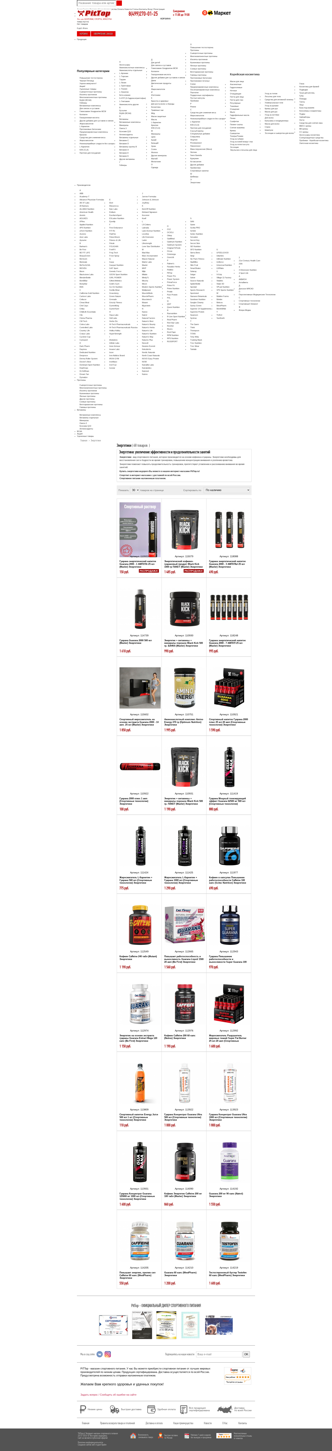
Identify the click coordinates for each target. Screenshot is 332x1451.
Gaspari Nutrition (116, 265)
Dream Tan (84, 374)
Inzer (111, 352)
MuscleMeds (147, 293)
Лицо (301, 105)
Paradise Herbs (173, 267)
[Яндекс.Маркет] (216, 16)
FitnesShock (114, 237)
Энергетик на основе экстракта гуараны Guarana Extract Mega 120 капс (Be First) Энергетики (138, 1038)
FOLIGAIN (113, 246)
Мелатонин (156, 162)
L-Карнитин (84, 126)
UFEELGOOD (222, 253)
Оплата (120, 9)
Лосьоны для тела (273, 96)
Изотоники (155, 95)
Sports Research (197, 290)
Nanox (144, 312)
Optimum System (174, 245)
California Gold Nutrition (89, 293)
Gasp (111, 262)
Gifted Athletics (115, 281)
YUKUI (219, 315)
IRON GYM (114, 359)
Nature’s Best (147, 321)
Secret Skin (195, 243)
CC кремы (303, 132)
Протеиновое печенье (200, 81)
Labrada (145, 228)
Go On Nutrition (115, 287)
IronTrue (113, 365)
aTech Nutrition (86, 231)
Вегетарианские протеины (201, 72)
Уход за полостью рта (239, 144)
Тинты (302, 102)
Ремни (193, 107)
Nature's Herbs (148, 327)
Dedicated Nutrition (87, 352)
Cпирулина (195, 137)
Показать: (123, 490)
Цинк (153, 137)
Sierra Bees (195, 253)
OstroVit (170, 257)
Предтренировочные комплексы (94, 132)
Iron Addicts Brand (117, 355)
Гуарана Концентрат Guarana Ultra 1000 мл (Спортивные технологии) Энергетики (228, 1117)
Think (192, 327)
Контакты (143, 9)
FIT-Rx (112, 231)
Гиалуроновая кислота (89, 118)
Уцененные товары (88, 89)
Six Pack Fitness (197, 259)
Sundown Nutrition (197, 299)
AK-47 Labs (84, 203)
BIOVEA (83, 268)
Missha (145, 281)
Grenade (113, 299)
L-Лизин (122, 83)
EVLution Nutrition (116, 218)
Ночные (233, 91)
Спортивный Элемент (248, 304)
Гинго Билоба (196, 155)
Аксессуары (124, 65)
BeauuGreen (85, 256)
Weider (219, 299)
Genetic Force (115, 271)
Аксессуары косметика (309, 135)
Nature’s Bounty (148, 324)
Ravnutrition (172, 313)
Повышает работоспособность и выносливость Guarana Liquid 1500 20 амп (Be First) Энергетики (184, 959)
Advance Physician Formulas (92, 200)
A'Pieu (82, 221)
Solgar (193, 274)
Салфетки (234, 121)
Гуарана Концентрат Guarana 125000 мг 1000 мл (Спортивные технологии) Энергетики (137, 1196)
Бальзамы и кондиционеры (276, 121)
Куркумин (194, 158)
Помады (303, 99)
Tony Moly (194, 337)
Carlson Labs (85, 296)
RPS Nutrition (172, 338)
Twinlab (193, 349)
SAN (192, 221)
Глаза (301, 84)
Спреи (267, 127)
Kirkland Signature (149, 212)
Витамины (123, 119)
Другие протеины (87, 399)
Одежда (154, 167)
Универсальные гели (274, 103)
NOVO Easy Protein (150, 359)
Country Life (85, 331)
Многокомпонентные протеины (93, 97)
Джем (153, 80)
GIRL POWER (115, 278)
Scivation (194, 237)
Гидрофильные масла (239, 115)
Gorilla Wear (114, 290)
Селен (154, 149)
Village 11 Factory (223, 278)
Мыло (232, 112)
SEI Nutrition (195, 246)
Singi (192, 256)
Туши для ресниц (306, 93)
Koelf (144, 218)
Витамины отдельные (128, 137)
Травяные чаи (157, 110)
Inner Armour (114, 346)
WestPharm (221, 306)
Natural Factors (148, 318)
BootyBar (83, 284)
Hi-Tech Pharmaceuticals (119, 324)
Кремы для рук (271, 109)
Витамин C (124, 140)
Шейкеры (194, 177)
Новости (128, 9)
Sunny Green (195, 306)
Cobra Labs (84, 324)
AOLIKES (83, 218)
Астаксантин (195, 162)
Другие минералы (159, 155)
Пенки (232, 118)
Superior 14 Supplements (200, 309)
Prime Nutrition (173, 288)
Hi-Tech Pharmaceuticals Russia (123, 327)
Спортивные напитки (199, 171)
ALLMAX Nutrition (87, 209)
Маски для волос (272, 124)
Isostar (112, 368)
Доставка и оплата (154, 1423)
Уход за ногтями (272, 115)
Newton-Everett (148, 346)
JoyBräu (145, 203)
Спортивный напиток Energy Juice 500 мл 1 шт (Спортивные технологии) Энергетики (138, 1117)
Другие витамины (127, 159)
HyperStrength (115, 334)
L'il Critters (146, 225)
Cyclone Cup (85, 337)
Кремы (233, 131)
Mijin (144, 271)
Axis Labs (84, 237)
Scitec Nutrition (196, 234)
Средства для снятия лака (310, 123)
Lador (144, 240)
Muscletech (147, 299)
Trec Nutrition (196, 343)
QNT (169, 304)
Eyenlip (112, 221)
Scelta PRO (195, 228)
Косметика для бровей (309, 87)
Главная (83, 440)
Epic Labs (113, 209)
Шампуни (269, 130)
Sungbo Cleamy (197, 302)
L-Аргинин (123, 73)
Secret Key (195, 240)
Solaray (193, 271)
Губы (301, 96)
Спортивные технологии (249, 301)
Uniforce (220, 262)
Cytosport (84, 340)
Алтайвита (243, 282)
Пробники (194, 101)
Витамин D (124, 144)
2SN (240, 264)
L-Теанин (123, 89)
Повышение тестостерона (91, 78)
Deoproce (84, 355)
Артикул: (135, 556)
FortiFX (112, 249)
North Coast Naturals (151, 355)
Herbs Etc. (113, 321)
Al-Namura (84, 206)
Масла (154, 119)
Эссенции (234, 147)
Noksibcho (146, 349)
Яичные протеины (198, 66)
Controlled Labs (86, 327)
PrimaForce (172, 282)
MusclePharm (148, 296)
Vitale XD (220, 284)
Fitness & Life (115, 240)
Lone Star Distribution (151, 246)
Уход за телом (271, 93)
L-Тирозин (123, 76)
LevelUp (145, 234)
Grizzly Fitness (115, 302)
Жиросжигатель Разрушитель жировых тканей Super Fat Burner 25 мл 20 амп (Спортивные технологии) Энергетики (227, 1039)
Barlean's (83, 246)
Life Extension (148, 237)
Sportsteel (194, 293)
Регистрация (159, 9)
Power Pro (171, 276)
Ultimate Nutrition (223, 259)
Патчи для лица (237, 97)
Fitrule (111, 243)
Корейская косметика (245, 74)
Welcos (219, 302)
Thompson (194, 331)
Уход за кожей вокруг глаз (241, 142)
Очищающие (235, 94)
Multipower (146, 290)
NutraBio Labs (148, 365)
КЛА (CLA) (84, 150)
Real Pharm (172, 320)
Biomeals (83, 262)
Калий (153, 140)
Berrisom (83, 259)
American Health (86, 212)
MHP (144, 268)
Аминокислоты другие (129, 104)
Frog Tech (113, 253)
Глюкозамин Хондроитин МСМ (93, 111)
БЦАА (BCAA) (85, 100)
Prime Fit (170, 285)
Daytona (83, 349)
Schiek (193, 231)
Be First (83, 249)
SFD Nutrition (195, 249)
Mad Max (146, 253)
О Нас (225, 1423)
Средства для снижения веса (92, 137)
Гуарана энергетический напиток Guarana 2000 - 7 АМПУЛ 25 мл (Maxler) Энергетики (227, 643)
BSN (81, 287)
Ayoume (83, 240)
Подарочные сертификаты (202, 95)
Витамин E (124, 153)
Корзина (165, 18)
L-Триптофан (125, 86)
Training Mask (196, 340)
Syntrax (193, 318)
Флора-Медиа (245, 310)
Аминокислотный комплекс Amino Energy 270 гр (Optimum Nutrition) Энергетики (183, 722)
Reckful (170, 326)
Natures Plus (147, 340)
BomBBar (83, 281)
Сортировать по (192, 490)
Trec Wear (194, 346)
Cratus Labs (85, 334)
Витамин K (124, 156)
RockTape (171, 332)
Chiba (82, 309)
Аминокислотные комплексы (132, 67)
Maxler (145, 265)
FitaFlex (112, 234)
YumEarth (220, 318)
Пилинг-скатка (236, 124)
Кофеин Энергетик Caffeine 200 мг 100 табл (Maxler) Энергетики (183, 1195)
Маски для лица (237, 81)
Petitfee (170, 270)
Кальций (154, 143)
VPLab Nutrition (222, 287)
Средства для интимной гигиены (279, 100)
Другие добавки (197, 165)
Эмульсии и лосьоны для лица (243, 150)
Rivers (170, 329)
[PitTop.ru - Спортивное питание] (94, 14)
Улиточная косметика (308, 143)
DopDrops (84, 368)
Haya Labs (113, 315)
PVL (168, 298)
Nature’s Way (147, 337)
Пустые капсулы (197, 98)
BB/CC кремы (305, 126)
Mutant (145, 302)
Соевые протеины (198, 69)
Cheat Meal (84, 302)
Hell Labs (113, 318)
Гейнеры (83, 103)
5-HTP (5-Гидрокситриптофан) (132, 98)
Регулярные (235, 103)
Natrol (144, 315)
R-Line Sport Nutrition (176, 316)
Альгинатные (235, 84)
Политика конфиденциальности (90, 1442)
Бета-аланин (124, 95)
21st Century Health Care (249, 261)
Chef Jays (84, 306)
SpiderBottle (195, 284)
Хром (153, 146)
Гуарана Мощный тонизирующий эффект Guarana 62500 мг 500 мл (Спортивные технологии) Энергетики (227, 802)
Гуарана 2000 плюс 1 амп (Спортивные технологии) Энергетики (133, 801)
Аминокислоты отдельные (130, 70)
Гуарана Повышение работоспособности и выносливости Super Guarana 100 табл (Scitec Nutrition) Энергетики (228, 960)
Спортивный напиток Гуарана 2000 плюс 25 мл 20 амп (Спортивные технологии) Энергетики (228, 722)
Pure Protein (172, 295)
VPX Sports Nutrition (225, 290)
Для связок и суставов (89, 108)
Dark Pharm (85, 346)
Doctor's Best (85, 362)
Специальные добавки (200, 134)
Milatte (144, 274)
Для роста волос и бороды (162, 104)
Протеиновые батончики (90, 129)
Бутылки (123, 110)
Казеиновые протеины (200, 62)
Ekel (111, 203)
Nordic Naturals (148, 352)
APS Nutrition (85, 228)
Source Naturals (197, 281)
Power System (173, 279)
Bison (82, 271)
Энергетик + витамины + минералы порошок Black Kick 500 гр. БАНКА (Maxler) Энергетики (183, 643)
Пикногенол (195, 146)
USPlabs (220, 268)
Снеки (193, 84)
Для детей (155, 62)
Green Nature (115, 296)
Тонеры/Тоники (236, 136)
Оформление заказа (103, 33)
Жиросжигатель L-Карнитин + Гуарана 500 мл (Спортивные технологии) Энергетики (135, 880)
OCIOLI (170, 232)
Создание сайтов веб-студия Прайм (92, 1445)
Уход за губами (236, 139)
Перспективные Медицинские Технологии (257, 294)
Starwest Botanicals (198, 296)
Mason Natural (148, 259)
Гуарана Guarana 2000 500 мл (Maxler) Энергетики (135, 641)
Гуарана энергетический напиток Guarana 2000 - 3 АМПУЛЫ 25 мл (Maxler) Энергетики (227, 564)
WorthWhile (221, 309)
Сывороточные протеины (91, 92)
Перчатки (194, 92)
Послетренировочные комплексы (205, 90)
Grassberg (113, 293)
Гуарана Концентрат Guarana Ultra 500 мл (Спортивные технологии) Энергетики (183, 1117)
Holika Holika (114, 331)
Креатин (83, 135)
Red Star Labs (173, 323)
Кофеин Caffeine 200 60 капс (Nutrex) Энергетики (179, 1037)
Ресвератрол (196, 143)
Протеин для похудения (90, 153)
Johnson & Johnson (150, 200)
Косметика (155, 107)
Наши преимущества (183, 1423)
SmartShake (195, 268)
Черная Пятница (87, 81)
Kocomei (145, 215)
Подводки (303, 90)
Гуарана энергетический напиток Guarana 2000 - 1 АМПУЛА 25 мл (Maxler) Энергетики (137, 564)
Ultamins (220, 256)
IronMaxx (113, 362)
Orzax (169, 251)
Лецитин (193, 140)
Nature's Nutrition (149, 334)
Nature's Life (147, 331)
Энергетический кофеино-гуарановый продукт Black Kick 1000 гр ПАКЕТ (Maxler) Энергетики (183, 564)
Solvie (192, 278)
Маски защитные (158, 116)
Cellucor (83, 299)
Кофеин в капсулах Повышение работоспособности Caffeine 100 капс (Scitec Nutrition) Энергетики (227, 880)
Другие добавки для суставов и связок (96, 121)
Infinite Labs (114, 343)
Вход (150, 9)
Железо (154, 152)
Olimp (169, 235)
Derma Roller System (89, 359)
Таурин (122, 79)
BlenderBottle (85, 278)
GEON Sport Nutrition (118, 274)
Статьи (135, 9)
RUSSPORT (172, 341)
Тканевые (234, 106)
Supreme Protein (197, 312)
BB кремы (303, 129)
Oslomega (171, 254)
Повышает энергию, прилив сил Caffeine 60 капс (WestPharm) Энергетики (137, 1275)
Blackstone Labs (87, 274)
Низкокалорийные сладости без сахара (97, 144)
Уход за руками (271, 106)
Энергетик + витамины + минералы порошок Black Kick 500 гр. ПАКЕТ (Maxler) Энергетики (183, 801)
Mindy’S (145, 278)
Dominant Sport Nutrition (90, 365)
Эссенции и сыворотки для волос (279, 133)
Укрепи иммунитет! (88, 83)
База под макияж (306, 108)
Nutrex (145, 374)
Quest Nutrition (173, 307)
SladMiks (194, 262)
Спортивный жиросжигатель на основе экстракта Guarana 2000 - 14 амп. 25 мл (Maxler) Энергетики (139, 722)
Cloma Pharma (86, 318)
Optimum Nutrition (174, 242)
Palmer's (170, 263)
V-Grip (219, 274)
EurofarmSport (115, 215)
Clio (81, 315)
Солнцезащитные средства (311, 138)
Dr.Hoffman (84, 371)
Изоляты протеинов (88, 95)
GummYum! (114, 309)
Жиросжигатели (86, 124)
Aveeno (83, 234)
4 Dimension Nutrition (248, 270)
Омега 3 (123, 128)
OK (246, 1354)
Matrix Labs (147, 262)
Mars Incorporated (150, 256)
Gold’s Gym (114, 284)
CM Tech (83, 321)
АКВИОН (243, 279)
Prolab (169, 292)
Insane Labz (114, 349)
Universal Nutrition (224, 265)
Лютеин (193, 152)
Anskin (82, 215)
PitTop (169, 273)
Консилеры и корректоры (310, 111)
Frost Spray (114, 256)
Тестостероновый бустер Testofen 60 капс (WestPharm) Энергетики (228, 1274)
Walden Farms (222, 296)
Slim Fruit (194, 265)
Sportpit (193, 287)
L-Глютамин (124, 101)
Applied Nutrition (86, 225)
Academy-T (84, 196)
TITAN (193, 334)
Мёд (153, 113)
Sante (192, 225)
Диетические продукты (161, 83)
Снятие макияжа (237, 128)
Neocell (145, 343)
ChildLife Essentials (88, 312)
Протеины (194, 50)
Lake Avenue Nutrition (151, 231)
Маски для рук (271, 112)
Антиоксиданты (126, 134)
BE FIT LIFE (85, 253)
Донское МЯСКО (246, 289)
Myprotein (146, 306)
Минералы (123, 125)
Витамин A (124, 150)
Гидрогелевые (236, 87)
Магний (154, 159)
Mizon (144, 284)
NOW (144, 362)
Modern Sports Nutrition (152, 287)
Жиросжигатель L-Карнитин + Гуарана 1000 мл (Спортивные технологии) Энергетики (181, 880)
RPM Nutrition (173, 335)
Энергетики (195, 182)
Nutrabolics (146, 368)
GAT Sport (113, 268)
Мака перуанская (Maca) (201, 149)
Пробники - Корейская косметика (313, 140)
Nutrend (145, 371)
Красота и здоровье (159, 101)
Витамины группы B (128, 147)
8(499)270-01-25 (143, 13)
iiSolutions (113, 340)
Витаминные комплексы (90, 106)
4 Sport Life (243, 273)
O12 (169, 229)
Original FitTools (174, 248)
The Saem (194, 324)
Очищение (234, 109)
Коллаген (83, 114)
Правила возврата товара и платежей (117, 1423)
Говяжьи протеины (198, 75)
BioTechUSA (85, 265)
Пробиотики (195, 168)
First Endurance (116, 228)
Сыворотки (235, 133)
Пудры (302, 114)
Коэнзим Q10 (125, 131)
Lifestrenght (147, 243)
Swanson (194, 315)
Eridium (112, 212)
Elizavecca (113, 206)
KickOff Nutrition (149, 209)
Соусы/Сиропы (197, 131)
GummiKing (114, 306)
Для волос (269, 118)
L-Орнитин (124, 92)
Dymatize (83, 377)
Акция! (82, 86)
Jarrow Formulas (149, 196)
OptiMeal (170, 239)
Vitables (219, 281)
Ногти (301, 120)
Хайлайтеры (304, 117)
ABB (81, 193)
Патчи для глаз (236, 100)
